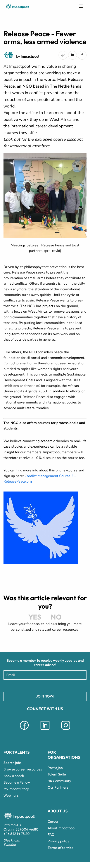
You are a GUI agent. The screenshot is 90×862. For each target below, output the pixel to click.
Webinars (11, 795)
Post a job (55, 767)
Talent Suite (57, 774)
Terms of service (60, 847)
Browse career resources (22, 769)
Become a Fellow (16, 782)
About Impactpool (61, 828)
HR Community (59, 781)
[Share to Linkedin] (72, 55)
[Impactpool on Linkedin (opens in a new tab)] (45, 730)
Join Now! (45, 696)
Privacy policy (58, 841)
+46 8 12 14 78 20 (16, 833)
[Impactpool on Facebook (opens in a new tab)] (24, 730)
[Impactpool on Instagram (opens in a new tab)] (65, 730)
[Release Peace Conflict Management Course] (40, 563)
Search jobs (12, 762)
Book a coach (13, 776)
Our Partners (58, 787)
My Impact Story (16, 789)
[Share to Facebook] (82, 55)
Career (53, 821)
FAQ (51, 834)
